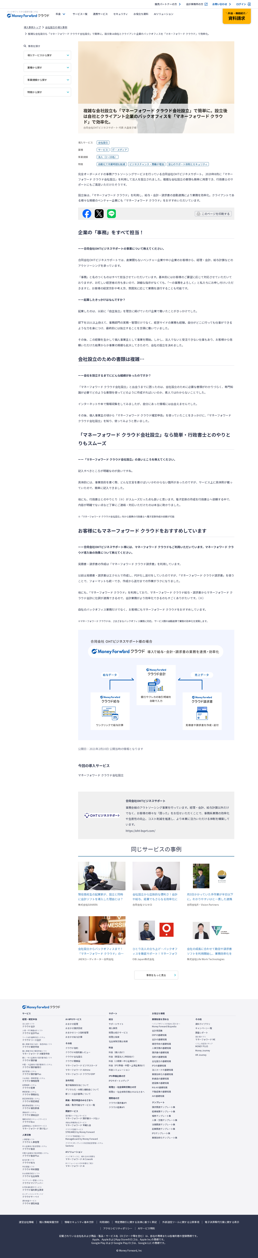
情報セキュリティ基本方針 (79, 1222)
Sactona (84, 1144)
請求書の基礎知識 (160, 1052)
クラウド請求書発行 (37, 1066)
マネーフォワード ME (205, 1038)
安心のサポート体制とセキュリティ (187, 164)
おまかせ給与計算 (73, 1037)
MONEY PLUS (204, 1045)
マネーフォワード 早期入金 (78, 1124)
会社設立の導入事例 (56, 27)
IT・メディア (119, 149)
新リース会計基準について (78, 1093)
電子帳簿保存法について (77, 1085)
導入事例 (113, 1028)
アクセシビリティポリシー (117, 1228)
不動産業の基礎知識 (161, 1091)
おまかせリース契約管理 (76, 1032)
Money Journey (202, 1050)
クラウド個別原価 (31, 1107)
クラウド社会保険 (31, 1175)
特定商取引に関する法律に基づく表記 (136, 1222)
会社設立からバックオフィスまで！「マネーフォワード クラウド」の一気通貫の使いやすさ (101, 951)
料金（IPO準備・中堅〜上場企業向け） (127, 1065)
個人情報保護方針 (49, 1222)
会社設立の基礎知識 (161, 1061)
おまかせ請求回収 (73, 1028)
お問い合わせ (219, 4)
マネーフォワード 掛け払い (35, 1127)
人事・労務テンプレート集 (164, 1120)
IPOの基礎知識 (159, 1065)
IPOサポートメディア (119, 1080)
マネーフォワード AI (79, 1164)
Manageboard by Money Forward (81, 1137)
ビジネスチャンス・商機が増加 (147, 164)
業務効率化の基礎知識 (162, 1074)
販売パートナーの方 (166, 4)
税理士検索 (114, 1037)
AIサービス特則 (146, 1228)
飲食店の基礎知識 (160, 1078)
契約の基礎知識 (159, 1056)
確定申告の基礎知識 (161, 1043)
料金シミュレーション (119, 1069)
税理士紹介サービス (118, 1032)
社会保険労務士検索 (118, 1041)
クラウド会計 (28, 1025)
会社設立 (103, 142)
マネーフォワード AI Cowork (80, 1157)
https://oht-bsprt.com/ (140, 831)
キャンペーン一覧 (203, 1028)
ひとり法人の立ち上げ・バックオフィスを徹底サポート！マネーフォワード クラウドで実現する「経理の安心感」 (155, 951)
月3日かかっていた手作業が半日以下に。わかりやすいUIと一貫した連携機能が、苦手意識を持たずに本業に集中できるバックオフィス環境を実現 (210, 896)
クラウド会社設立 (73, 1056)
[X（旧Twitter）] (99, 213)
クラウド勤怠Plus (35, 1154)
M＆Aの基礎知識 (159, 1087)
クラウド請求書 (37, 1059)
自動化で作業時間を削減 (111, 164)
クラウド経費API (117, 1107)
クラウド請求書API (118, 1102)
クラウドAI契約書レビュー (77, 1052)
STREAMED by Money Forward (80, 1130)
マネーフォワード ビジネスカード (81, 1065)
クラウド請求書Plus (31, 1072)
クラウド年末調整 (30, 1168)
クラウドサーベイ (32, 1195)
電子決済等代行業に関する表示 (222, 1222)
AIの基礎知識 (158, 1096)
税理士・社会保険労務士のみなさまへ (127, 1091)
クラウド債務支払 (30, 1093)
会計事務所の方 (194, 4)
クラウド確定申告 (37, 1045)
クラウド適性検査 (30, 1202)
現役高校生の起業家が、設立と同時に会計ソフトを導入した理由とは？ (100, 896)
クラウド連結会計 (30, 1113)
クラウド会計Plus (32, 1031)
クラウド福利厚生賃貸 (32, 1188)
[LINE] (111, 213)
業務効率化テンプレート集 (164, 1137)
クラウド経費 (29, 1086)
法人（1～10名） (107, 157)
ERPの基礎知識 (159, 1035)
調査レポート (201, 1032)
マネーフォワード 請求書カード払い (82, 1117)
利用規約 (104, 1222)
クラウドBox (34, 1120)
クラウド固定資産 (31, 1100)
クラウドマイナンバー (32, 1181)
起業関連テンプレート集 (163, 1128)
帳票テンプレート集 (161, 1115)
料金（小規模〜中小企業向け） (123, 1061)
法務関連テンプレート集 (163, 1124)
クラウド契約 (71, 1048)
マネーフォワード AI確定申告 (36, 1052)
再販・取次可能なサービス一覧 (80, 1105)
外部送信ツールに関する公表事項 (180, 1222)
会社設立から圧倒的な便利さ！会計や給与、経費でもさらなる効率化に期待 (155, 896)
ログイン (241, 4)
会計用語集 (157, 1030)
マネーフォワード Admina (77, 1069)
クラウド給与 (28, 1161)
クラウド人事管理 (30, 1140)
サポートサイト (116, 1024)
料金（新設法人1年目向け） (122, 1056)
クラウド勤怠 (34, 1147)
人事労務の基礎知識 (161, 1048)
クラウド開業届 (72, 1061)
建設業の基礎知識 (160, 1083)
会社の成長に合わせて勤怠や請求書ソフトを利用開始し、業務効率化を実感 (209, 951)
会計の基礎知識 (159, 1039)
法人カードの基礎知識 (162, 1069)
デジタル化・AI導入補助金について (82, 1089)
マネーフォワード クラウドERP (80, 1074)
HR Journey (200, 1054)
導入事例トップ (32, 27)
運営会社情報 (26, 1222)
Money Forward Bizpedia (166, 1025)
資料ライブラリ (202, 1024)
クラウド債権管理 (33, 1079)
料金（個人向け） (117, 1052)
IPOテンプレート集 (161, 1133)
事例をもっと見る (156, 975)
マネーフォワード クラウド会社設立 (101, 775)
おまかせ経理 (71, 1024)
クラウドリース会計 (33, 1038)
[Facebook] (86, 213)
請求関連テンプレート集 (163, 1107)
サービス (103, 149)
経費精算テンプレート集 (163, 1111)
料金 (58, 14)
